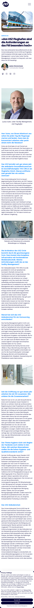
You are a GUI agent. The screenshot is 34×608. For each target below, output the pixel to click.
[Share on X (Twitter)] (6, 73)
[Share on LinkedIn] (10, 73)
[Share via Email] (14, 73)
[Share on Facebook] (2, 73)
